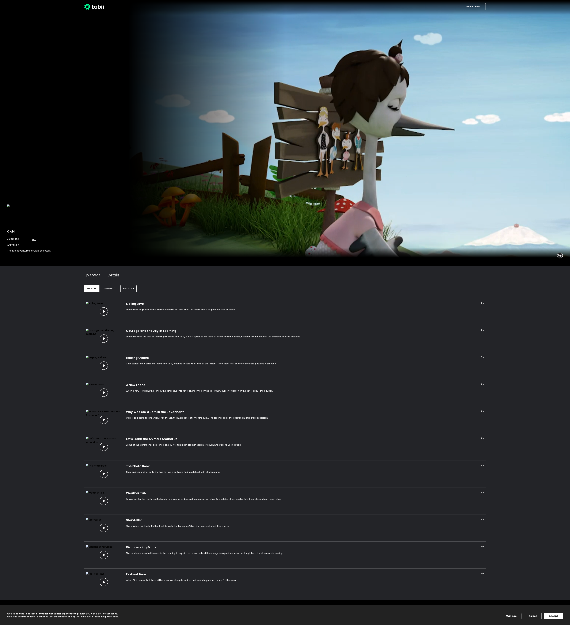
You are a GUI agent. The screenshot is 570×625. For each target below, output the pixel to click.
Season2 (109, 288)
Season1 (92, 288)
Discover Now (472, 6)
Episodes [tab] (92, 275)
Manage (511, 616)
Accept (553, 616)
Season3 (128, 288)
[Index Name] (103, 311)
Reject (533, 616)
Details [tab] (113, 275)
